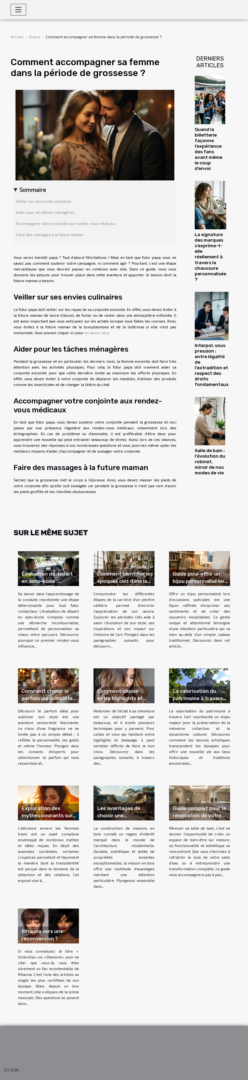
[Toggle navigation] (18, 9)
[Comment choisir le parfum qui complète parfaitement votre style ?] (48, 685)
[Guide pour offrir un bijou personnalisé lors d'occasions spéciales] (199, 568)
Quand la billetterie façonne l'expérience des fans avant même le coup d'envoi (208, 149)
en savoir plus (97, 332)
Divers (34, 36)
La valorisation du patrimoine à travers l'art (198, 698)
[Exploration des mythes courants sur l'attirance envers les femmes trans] (48, 802)
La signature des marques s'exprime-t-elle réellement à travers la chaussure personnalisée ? (210, 257)
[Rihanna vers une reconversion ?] (48, 925)
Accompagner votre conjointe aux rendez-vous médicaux (66, 223)
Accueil (17, 36)
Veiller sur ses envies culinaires (43, 201)
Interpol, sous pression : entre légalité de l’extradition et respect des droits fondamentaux (212, 365)
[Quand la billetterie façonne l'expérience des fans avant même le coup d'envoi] (210, 99)
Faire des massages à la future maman (49, 234)
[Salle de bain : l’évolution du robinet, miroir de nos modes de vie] (210, 420)
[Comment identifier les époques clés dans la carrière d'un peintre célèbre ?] (124, 568)
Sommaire (33, 189)
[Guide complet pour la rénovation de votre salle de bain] (199, 802)
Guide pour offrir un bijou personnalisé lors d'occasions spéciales (200, 581)
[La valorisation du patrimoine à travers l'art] (199, 685)
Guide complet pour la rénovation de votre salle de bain (199, 815)
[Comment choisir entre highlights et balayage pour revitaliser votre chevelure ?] (124, 685)
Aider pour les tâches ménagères (45, 212)
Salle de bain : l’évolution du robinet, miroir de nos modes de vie (210, 462)
